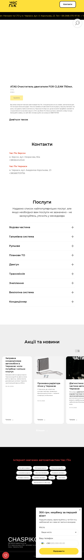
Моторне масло (40, 468)
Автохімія (62, 477)
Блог (35, 523)
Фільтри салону (23, 477)
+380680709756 (17, 173)
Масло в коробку (57, 468)
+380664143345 (17, 160)
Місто (42, 527)
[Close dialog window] (80, 509)
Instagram (15, 506)
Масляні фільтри (41, 473)
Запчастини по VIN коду (42, 482)
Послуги (38, 506)
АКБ (51, 477)
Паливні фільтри (39, 477)
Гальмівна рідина (24, 473)
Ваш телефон (46, 538)
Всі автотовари (24, 468)
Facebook (14, 511)
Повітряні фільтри (58, 473)
